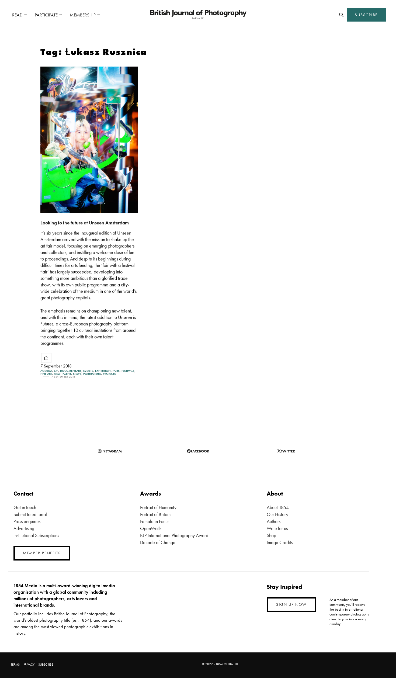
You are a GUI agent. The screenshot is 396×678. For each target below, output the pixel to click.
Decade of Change (157, 542)
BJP (56, 370)
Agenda (46, 370)
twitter (288, 451)
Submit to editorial (30, 514)
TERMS (15, 664)
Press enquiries (26, 521)
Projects (109, 373)
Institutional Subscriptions (36, 535)
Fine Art (46, 373)
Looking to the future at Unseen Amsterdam (84, 222)
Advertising (23, 528)
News (77, 373)
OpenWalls (150, 528)
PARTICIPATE (46, 15)
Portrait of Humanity (158, 507)
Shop (271, 535)
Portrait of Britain (155, 514)
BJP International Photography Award (174, 535)
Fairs (116, 370)
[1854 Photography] (198, 15)
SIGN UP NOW (291, 604)
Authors (273, 521)
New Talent (62, 373)
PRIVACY (28, 664)
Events (88, 370)
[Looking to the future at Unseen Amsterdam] (89, 140)
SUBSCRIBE (366, 15)
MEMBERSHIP (83, 15)
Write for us (277, 528)
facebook (200, 451)
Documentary (70, 370)
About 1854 (278, 507)
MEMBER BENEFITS (42, 553)
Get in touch (24, 507)
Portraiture (92, 373)
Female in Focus (154, 521)
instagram (111, 451)
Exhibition (103, 370)
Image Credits (280, 542)
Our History (277, 514)
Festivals (127, 370)
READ (17, 15)
